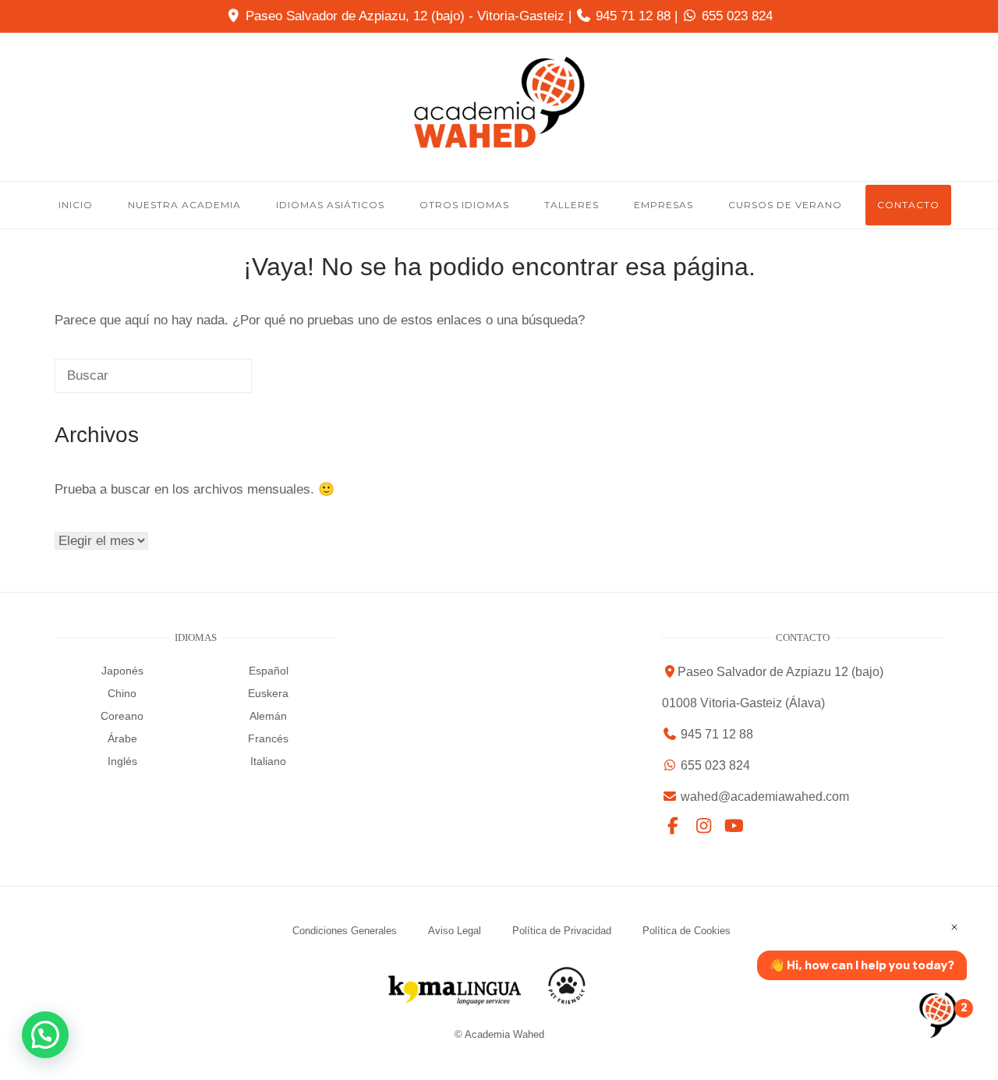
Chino (122, 693)
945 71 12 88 (633, 16)
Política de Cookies (686, 931)
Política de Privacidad (561, 931)
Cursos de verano (785, 205)
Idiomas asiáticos (330, 205)
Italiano (268, 761)
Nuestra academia (184, 205)
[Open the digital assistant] (938, 1014)
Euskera (268, 693)
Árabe (122, 738)
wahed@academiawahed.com (765, 796)
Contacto (908, 205)
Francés (268, 738)
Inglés (122, 761)
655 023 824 (737, 16)
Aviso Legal (454, 931)
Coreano (122, 716)
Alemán (268, 716)
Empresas (663, 205)
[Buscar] (206, 382)
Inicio (75, 205)
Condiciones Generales (344, 931)
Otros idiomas (464, 205)
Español (268, 670)
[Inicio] (499, 144)
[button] (45, 1034)
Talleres (571, 205)
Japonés (122, 670)
